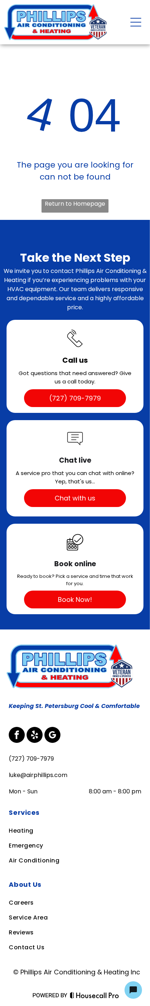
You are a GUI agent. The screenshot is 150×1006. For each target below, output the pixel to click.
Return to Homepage (75, 204)
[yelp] (35, 736)
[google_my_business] (52, 736)
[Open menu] (135, 22)
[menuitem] (74, 812)
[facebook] (17, 736)
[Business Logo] (71, 646)
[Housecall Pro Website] (94, 997)
